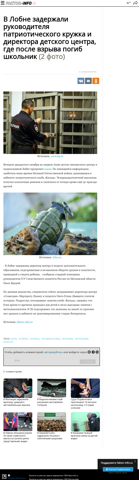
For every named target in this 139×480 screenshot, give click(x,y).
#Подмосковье (50, 338)
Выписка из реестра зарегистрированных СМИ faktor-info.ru (53, 476)
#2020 (13, 338)
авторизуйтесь (53, 352)
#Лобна (34, 338)
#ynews (23, 338)
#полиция (81, 338)
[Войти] (135, 3)
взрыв (48, 169)
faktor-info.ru (25, 322)
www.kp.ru (57, 156)
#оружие (67, 338)
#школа (8, 341)
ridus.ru (57, 257)
